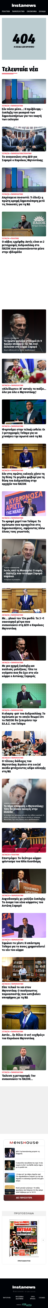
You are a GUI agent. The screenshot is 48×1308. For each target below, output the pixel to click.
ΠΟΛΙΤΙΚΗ (6, 11)
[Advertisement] (24, 284)
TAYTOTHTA (6, 1298)
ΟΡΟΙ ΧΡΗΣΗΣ (32, 1298)
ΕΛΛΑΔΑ (42, 11)
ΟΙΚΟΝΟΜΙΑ (32, 11)
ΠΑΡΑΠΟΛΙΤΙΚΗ (18, 11)
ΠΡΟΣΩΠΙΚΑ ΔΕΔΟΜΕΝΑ (19, 1298)
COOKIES (42, 1298)
